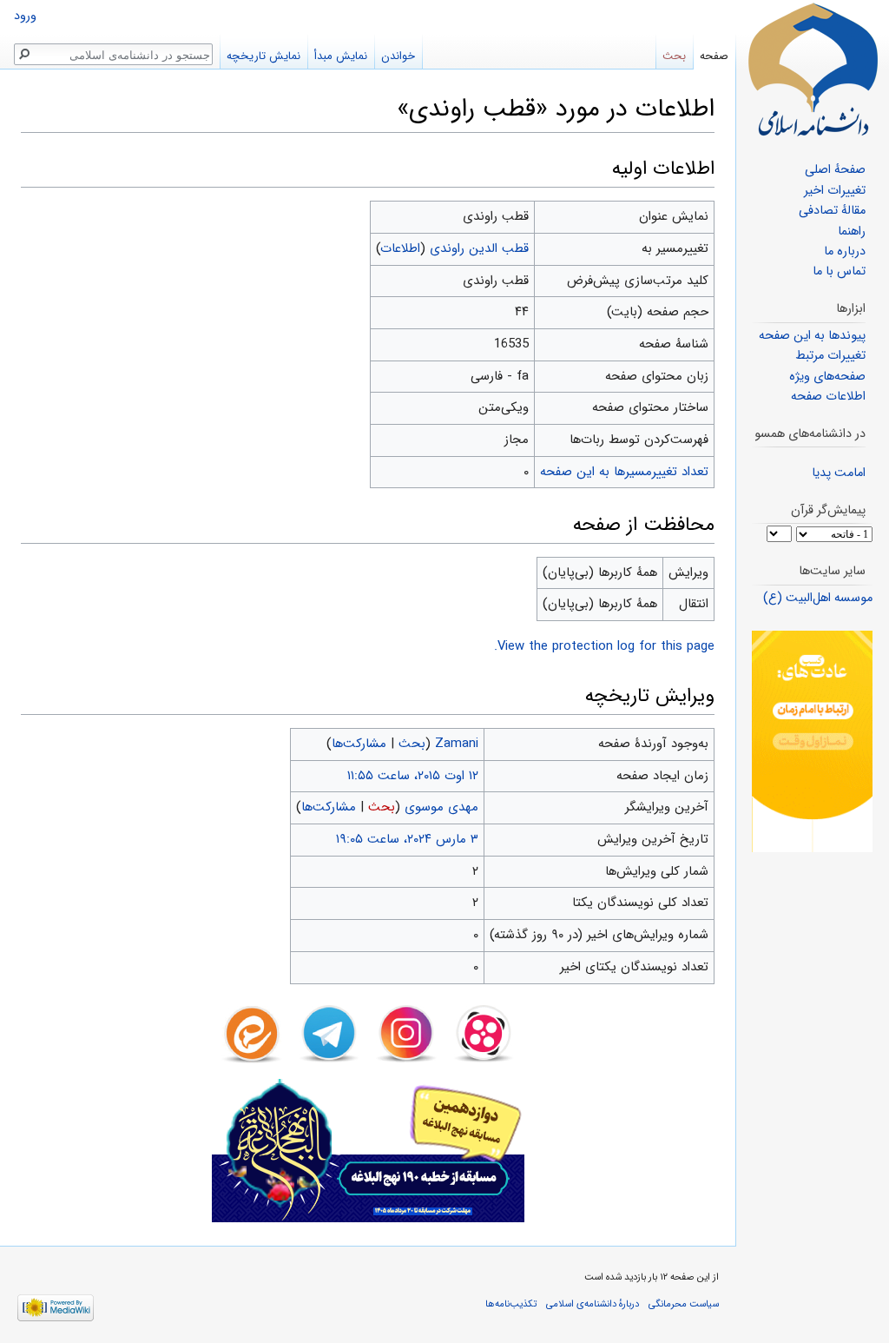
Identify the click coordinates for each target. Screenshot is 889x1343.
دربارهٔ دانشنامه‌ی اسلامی (592, 1304)
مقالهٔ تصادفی (832, 211)
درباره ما (845, 251)
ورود (25, 16)
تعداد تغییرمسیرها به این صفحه (624, 471)
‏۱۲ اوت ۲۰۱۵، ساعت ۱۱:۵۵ (412, 775)
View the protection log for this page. (604, 646)
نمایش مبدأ (340, 56)
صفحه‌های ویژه (827, 377)
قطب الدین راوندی (479, 248)
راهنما (852, 231)
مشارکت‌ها (359, 743)
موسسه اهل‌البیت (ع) (818, 598)
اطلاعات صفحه (828, 397)
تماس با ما (839, 271)
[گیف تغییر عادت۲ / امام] (812, 741)
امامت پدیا (839, 473)
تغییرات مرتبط (830, 356)
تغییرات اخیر (835, 191)
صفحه (714, 56)
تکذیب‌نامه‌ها (511, 1304)
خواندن (398, 56)
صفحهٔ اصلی (835, 170)
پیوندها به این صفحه (812, 336)
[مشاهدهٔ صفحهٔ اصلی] (812, 69)
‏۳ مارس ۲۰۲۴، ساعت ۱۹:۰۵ (407, 839)
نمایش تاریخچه (263, 56)
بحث (411, 743)
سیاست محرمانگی (684, 1304)
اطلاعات (400, 248)
